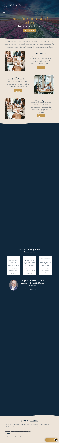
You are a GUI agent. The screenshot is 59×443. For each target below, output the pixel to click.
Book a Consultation (29, 30)
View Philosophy (17, 91)
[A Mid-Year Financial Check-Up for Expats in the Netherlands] (29, 429)
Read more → (7, 437)
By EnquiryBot (51, 439)
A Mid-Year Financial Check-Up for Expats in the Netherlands (18, 431)
